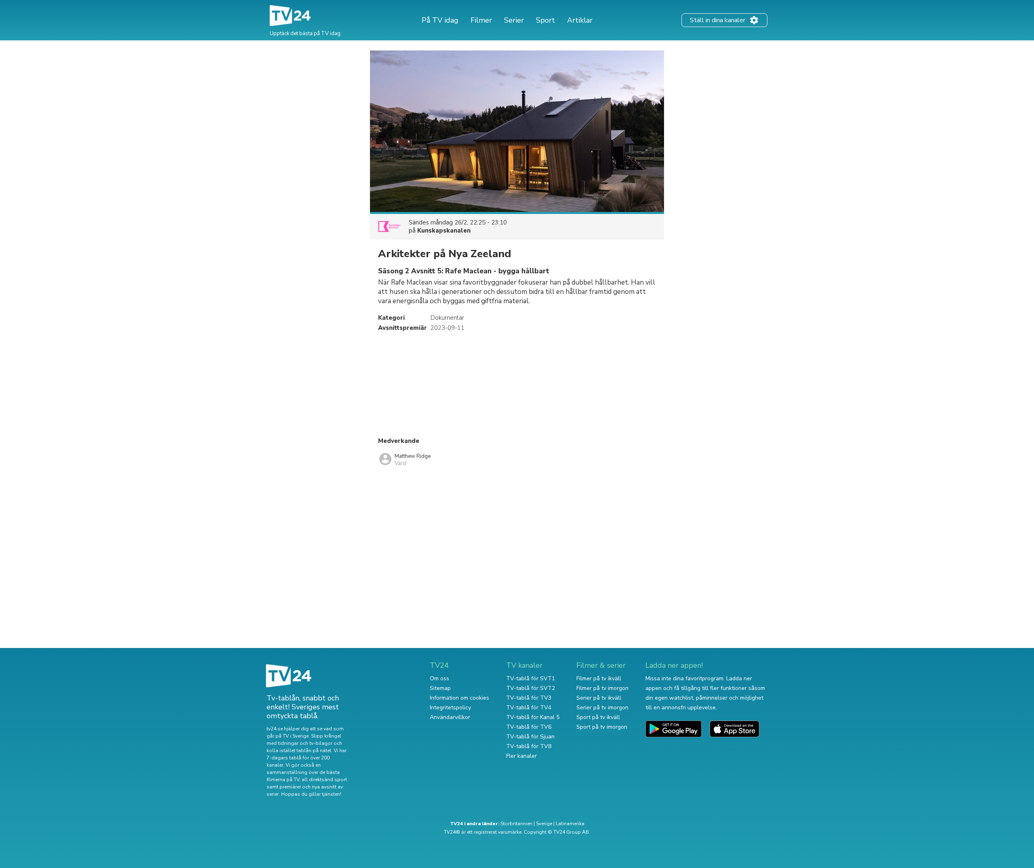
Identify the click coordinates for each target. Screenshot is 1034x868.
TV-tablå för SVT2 (530, 688)
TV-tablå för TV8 (528, 746)
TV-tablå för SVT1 (530, 678)
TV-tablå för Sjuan (530, 736)
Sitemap (440, 688)
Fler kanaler (521, 756)
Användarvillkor (450, 717)
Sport (545, 20)
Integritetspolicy (450, 707)
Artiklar (580, 20)
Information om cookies (459, 698)
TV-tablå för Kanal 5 (532, 717)
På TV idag (440, 20)
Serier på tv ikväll (598, 698)
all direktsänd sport (324, 779)
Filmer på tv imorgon (602, 688)
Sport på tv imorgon (601, 727)
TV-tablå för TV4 (528, 707)
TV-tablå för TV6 (528, 727)
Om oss (439, 678)
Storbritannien (516, 823)
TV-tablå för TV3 (528, 698)
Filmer (481, 20)
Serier (514, 20)
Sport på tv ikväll (598, 717)
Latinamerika (570, 823)
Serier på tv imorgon (602, 707)
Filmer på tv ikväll (598, 678)
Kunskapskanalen (444, 230)
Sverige (544, 823)
